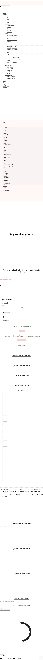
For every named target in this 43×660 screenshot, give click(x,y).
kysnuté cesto (27, 491)
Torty (8, 60)
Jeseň (8, 20)
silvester (35, 493)
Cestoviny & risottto (12, 48)
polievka (21, 493)
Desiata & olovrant (12, 40)
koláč (20, 491)
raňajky (24, 493)
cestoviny (24, 489)
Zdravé (8, 73)
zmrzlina (32, 494)
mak (31, 491)
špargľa (6, 496)
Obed (8, 38)
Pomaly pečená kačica (21, 385)
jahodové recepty (6, 491)
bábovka (21, 489)
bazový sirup (11, 489)
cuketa (27, 489)
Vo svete (5, 84)
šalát (1, 496)
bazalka (6, 489)
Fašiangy (9, 30)
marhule (39, 491)
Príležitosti (7, 24)
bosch (14, 489)
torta (13, 494)
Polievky (9, 51)
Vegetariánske (10, 71)
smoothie (2, 494)
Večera (8, 43)
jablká (38, 489)
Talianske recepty (11, 79)
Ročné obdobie (8, 16)
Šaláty (8, 56)
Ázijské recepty (11, 76)
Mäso (8, 52)
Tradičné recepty (11, 78)
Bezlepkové (10, 67)
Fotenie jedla (6, 86)
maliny (34, 491)
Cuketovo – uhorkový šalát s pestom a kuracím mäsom (21, 271)
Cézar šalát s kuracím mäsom (21, 356)
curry (30, 489)
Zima (8, 22)
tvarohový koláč (23, 494)
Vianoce (9, 27)
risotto (32, 493)
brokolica (17, 489)
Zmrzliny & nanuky (12, 62)
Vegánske (9, 70)
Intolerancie (8, 65)
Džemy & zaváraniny (12, 49)
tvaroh (18, 495)
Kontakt (5, 87)
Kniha (4, 81)
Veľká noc (9, 32)
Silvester (9, 28)
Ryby (8, 54)
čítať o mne (3, 305)
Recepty (5, 14)
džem (35, 489)
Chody (6, 33)
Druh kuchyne (8, 75)
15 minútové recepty (12, 46)
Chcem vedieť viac (21, 340)
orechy (12, 493)
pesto (15, 493)
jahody (14, 491)
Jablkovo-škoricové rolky (21, 366)
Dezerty (9, 41)
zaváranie (28, 494)
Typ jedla (7, 44)
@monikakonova (3, 482)
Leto (8, 19)
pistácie (18, 493)
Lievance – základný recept (21, 375)
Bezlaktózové (10, 68)
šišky (4, 496)
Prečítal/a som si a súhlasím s (9, 655)
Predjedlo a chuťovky (12, 35)
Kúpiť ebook (22, 331)
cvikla (33, 489)
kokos (18, 491)
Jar (7, 17)
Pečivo (8, 63)
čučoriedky (39, 494)
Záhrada (5, 82)
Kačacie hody (10, 25)
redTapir (19, 658)
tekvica (10, 494)
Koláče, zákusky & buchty (13, 57)
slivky (39, 493)
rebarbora (29, 493)
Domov (4, 13)
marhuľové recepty (5, 493)
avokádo (2, 489)
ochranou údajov (15, 655)
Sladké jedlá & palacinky (13, 59)
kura (23, 491)
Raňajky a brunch (11, 36)
